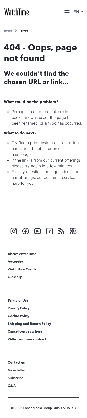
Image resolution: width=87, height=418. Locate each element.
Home (8, 31)
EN (77, 11)
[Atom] (73, 230)
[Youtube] (37, 230)
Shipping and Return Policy (29, 323)
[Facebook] (25, 230)
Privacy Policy (18, 308)
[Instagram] (14, 230)
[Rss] (61, 230)
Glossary (15, 277)
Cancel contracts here (25, 331)
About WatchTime (22, 254)
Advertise (15, 261)
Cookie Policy (18, 316)
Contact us (16, 362)
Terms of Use (18, 300)
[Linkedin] (49, 230)
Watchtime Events (22, 269)
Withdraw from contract (27, 339)
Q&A (11, 385)
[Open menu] (67, 11)
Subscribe (15, 378)
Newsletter (16, 370)
